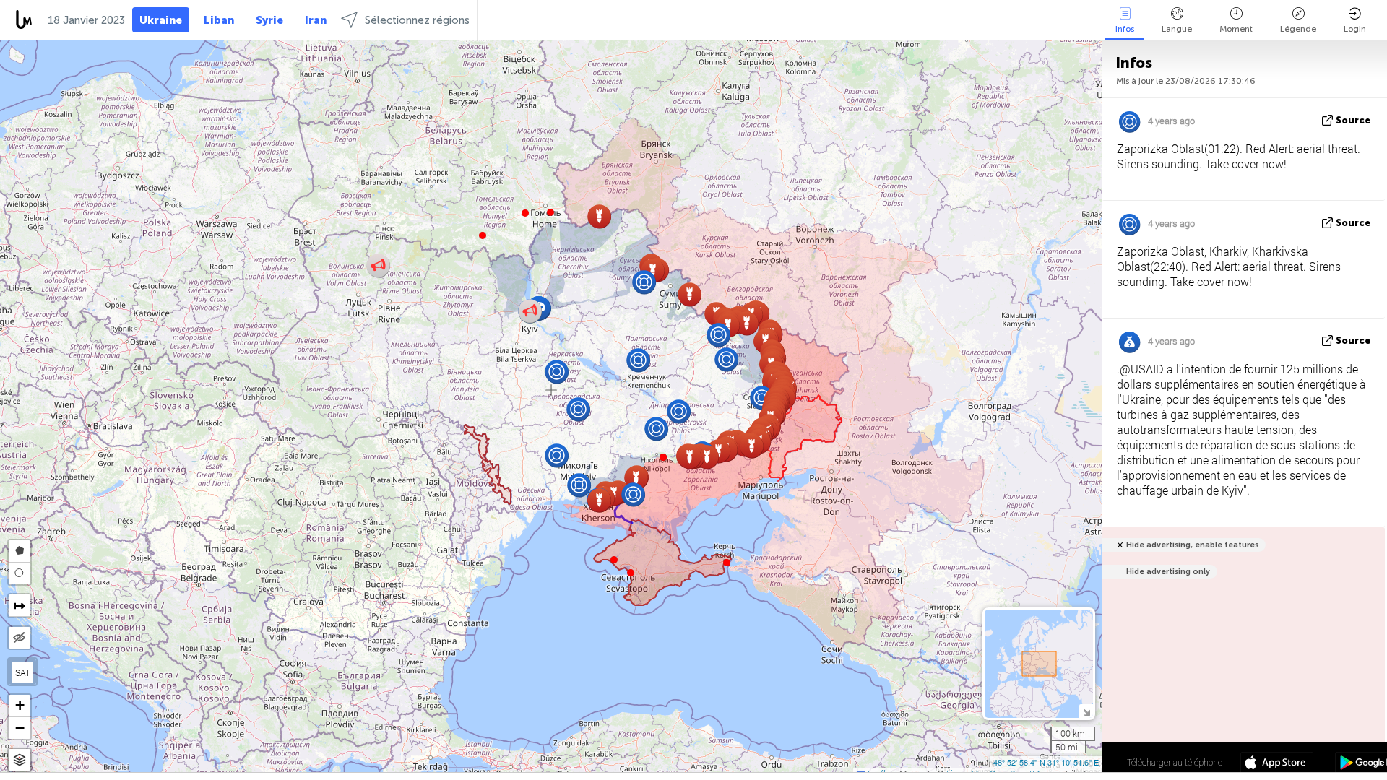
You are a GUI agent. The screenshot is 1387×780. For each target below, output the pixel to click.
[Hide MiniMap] (1086, 711)
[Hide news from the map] (19, 638)
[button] (525, 213)
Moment (1236, 29)
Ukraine (160, 20)
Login (1355, 29)
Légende (1298, 29)
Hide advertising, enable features (1192, 545)
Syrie (269, 20)
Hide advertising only (1168, 571)
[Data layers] (19, 760)
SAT (22, 672)
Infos (1124, 29)
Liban (219, 20)
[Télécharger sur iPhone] (1276, 764)
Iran (316, 20)
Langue (1177, 29)
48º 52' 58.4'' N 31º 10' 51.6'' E (1046, 762)
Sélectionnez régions (417, 20)
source (1353, 120)
